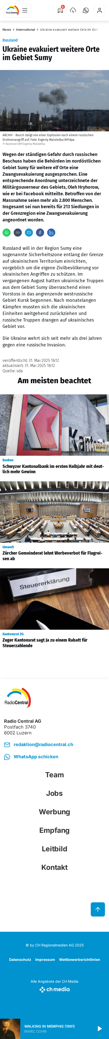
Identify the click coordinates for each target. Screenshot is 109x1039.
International (25, 29)
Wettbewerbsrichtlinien (79, 959)
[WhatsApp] (7, 232)
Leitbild (54, 848)
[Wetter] (73, 10)
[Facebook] (40, 232)
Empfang (54, 830)
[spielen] (99, 1029)
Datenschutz (20, 959)
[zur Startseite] (12, 10)
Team (54, 774)
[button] (85, 10)
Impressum (45, 959)
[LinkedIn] (51, 232)
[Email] (29, 232)
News (7, 29)
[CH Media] (54, 989)
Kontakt (54, 867)
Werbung (54, 811)
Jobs (54, 793)
